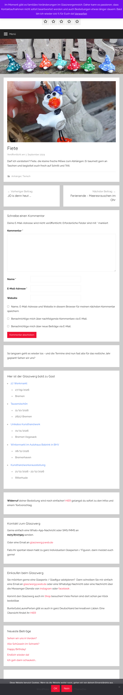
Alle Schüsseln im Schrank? (23, 643)
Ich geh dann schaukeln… (21, 660)
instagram (46, 588)
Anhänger (16, 176)
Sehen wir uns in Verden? (22, 638)
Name (11, 279)
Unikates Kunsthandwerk (25, 424)
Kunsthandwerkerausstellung (28, 464)
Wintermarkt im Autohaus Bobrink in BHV (35, 444)
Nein (66, 688)
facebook (63, 588)
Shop (48, 596)
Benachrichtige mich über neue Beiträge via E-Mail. (41, 326)
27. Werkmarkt (19, 383)
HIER (68, 500)
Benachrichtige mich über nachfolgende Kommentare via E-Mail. (49, 318)
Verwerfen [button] (81, 13)
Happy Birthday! (16, 649)
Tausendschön (19, 403)
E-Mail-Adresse (17, 288)
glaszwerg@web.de (41, 542)
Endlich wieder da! (18, 654)
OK (55, 688)
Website (12, 298)
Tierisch (26, 176)
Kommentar (15, 230)
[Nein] (119, 686)
